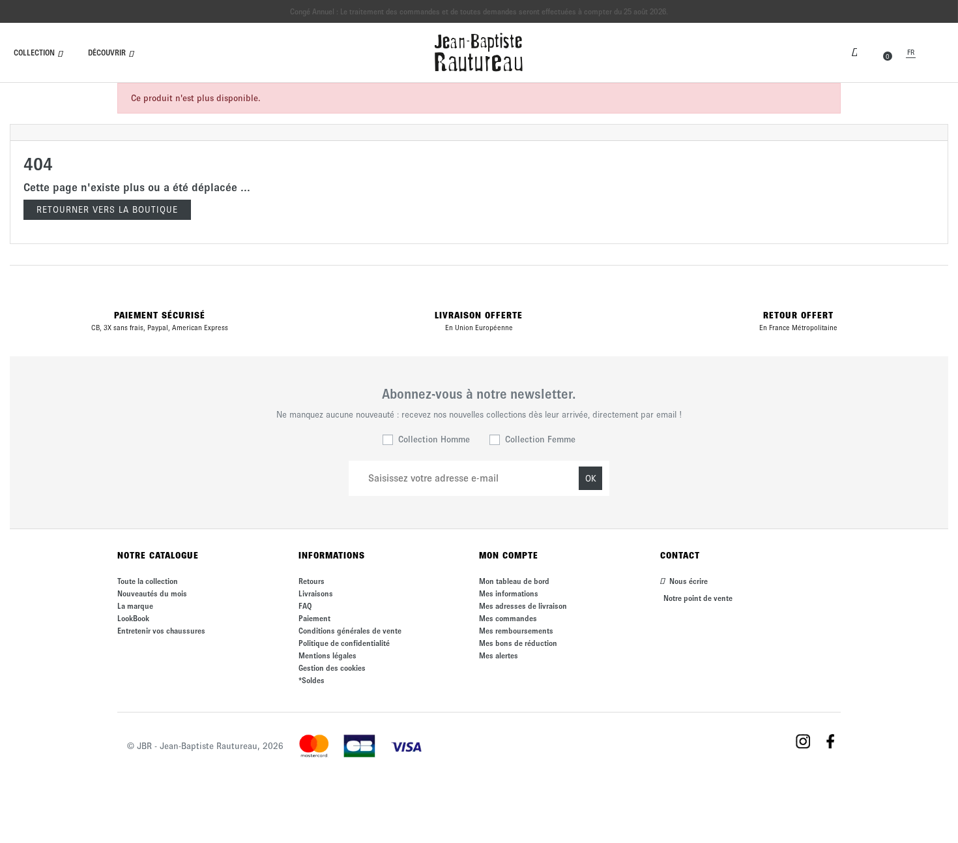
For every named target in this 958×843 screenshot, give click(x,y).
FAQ (305, 606)
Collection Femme (540, 439)
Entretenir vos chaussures (161, 630)
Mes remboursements (516, 630)
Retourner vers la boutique (107, 210)
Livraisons (315, 593)
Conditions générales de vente (349, 630)
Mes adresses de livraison (523, 606)
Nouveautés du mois (152, 593)
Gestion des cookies (332, 668)
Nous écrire (687, 581)
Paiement (314, 618)
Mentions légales (327, 655)
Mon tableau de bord (514, 581)
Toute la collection (147, 581)
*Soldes (311, 680)
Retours (311, 581)
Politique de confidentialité (344, 643)
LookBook (133, 618)
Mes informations (508, 593)
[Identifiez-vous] (854, 51)
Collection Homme (434, 439)
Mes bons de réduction (518, 643)
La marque (135, 606)
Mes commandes (508, 618)
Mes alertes (498, 655)
